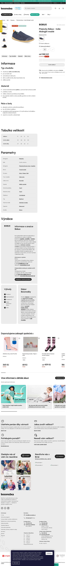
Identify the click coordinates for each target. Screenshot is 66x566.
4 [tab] (17, 372)
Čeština (55, 3)
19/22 (24, 359)
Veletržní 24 (44, 524)
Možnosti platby (4, 523)
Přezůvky (21, 158)
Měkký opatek (22, 184)
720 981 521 (44, 533)
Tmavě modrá (22, 169)
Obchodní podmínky (5, 527)
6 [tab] (26, 372)
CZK (61, 3)
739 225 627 (29, 518)
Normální (21, 180)
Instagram (26, 455)
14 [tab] (62, 372)
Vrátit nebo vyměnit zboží (40, 444)
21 (48, 49)
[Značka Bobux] (43, 25)
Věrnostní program (9, 3)
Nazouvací (21, 206)
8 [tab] (35, 372)
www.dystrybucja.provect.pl (27, 276)
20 (44, 49)
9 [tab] (40, 372)
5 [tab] (21, 372)
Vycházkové (22, 195)
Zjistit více (3, 430)
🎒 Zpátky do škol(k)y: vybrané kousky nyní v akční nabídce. (24, 0)
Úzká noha (21, 177)
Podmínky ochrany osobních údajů (9, 529)
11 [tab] (49, 372)
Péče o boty (27, 56)
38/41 (44, 359)
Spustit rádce (37, 430)
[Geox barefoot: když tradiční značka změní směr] (13, 394)
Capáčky (33, 166)
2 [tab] (8, 372)
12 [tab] (53, 372)
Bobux (20, 210)
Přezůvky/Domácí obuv (24, 166)
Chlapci (24, 173)
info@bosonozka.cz (31, 515)
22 (52, 49)
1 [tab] (3, 372)
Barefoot (21, 199)
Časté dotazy (17, 3)
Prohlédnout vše (60, 378)
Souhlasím (49, 553)
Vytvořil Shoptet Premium (60, 562)
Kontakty (23, 3)
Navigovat (60, 456)
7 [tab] (30, 372)
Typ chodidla (12, 56)
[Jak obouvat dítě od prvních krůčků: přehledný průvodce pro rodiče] (39, 394)
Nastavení (16, 562)
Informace (4, 56)
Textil (20, 188)
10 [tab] (44, 372)
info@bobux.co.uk (23, 263)
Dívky (20, 173)
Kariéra (2, 533)
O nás (2, 3)
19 (40, 49)
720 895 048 (44, 523)
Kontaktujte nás (5, 446)
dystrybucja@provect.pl (24, 274)
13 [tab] (58, 372)
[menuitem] (7, 14)
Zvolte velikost (52, 64)
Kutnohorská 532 (45, 534)
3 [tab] (12, 372)
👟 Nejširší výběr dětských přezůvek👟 (44, 0)
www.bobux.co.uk (25, 265)
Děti (28, 173)
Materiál (20, 56)
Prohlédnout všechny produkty (23, 279)
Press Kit (3, 535)
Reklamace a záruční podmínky (8, 521)
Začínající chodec (23, 202)
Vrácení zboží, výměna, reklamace (9, 519)
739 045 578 (29, 523)
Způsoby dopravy (5, 525)
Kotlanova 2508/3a (30, 524)
